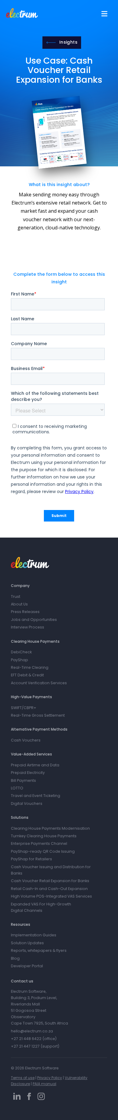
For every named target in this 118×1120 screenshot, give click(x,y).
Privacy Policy (49, 1077)
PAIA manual (44, 1083)
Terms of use (22, 1077)
